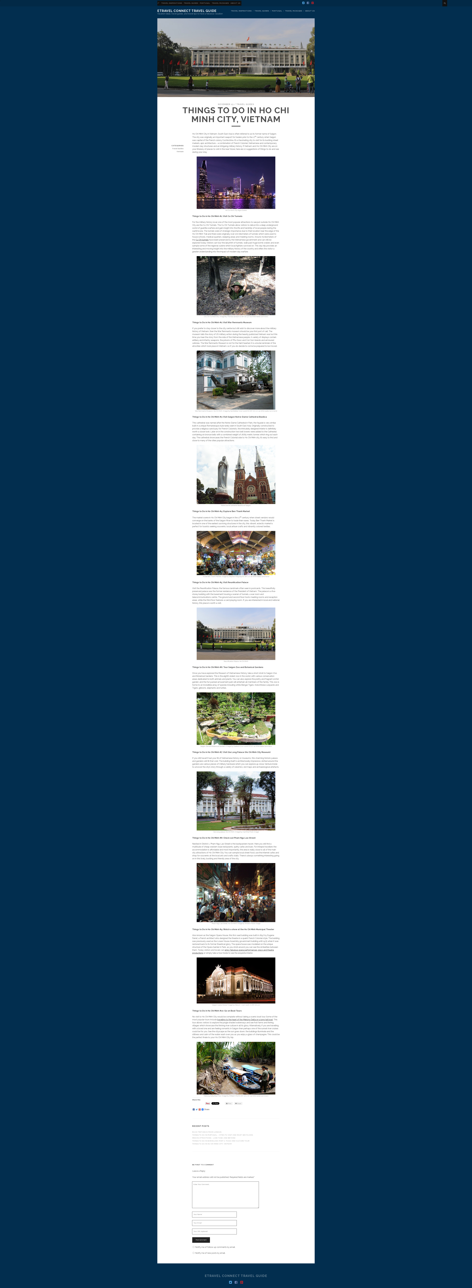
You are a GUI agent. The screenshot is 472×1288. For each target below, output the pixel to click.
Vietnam (180, 151)
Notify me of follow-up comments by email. (215, 1247)
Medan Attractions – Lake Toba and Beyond (214, 1138)
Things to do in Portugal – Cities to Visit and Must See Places (222, 1135)
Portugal (205, 3)
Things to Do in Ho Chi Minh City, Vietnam (212, 1144)
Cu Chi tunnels (202, 240)
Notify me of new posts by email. (210, 1253)
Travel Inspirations (171, 3)
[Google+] (199, 1109)
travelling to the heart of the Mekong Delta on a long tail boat (245, 1019)
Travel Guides (191, 3)
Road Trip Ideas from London (206, 1132)
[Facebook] (193, 1109)
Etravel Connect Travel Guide (187, 11)
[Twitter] (196, 1109)
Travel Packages (220, 3)
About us (235, 3)
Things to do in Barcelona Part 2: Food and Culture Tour (220, 1141)
